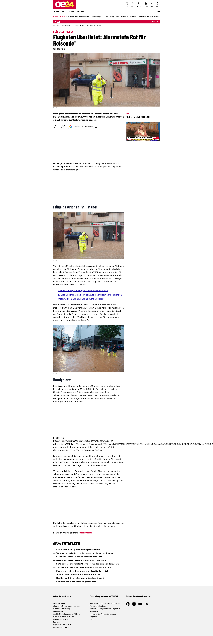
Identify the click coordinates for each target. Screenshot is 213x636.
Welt (57, 21)
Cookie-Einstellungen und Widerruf (66, 614)
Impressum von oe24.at (62, 624)
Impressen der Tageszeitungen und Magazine (103, 615)
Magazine (80, 11)
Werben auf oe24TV (60, 619)
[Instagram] (134, 604)
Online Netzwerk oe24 (62, 596)
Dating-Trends (114, 17)
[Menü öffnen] (158, 11)
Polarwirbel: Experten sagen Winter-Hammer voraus (83, 291)
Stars (71, 11)
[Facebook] (128, 604)
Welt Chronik (66, 26)
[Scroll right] (159, 17)
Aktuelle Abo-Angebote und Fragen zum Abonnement (105, 610)
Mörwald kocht (144, 17)
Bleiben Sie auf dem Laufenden (138, 596)
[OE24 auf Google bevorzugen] (96, 126)
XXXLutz (105, 17)
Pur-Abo (56, 622)
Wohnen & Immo (84, 17)
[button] (130, 137)
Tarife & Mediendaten (98, 606)
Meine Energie (96, 17)
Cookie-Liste (58, 611)
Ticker (56, 11)
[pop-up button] (152, 137)
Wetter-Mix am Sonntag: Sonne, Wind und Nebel (81, 299)
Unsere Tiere (133, 17)
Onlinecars (124, 17)
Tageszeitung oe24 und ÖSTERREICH (104, 596)
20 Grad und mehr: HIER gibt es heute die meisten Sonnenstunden (90, 295)
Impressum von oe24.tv (62, 627)
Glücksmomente (72, 17)
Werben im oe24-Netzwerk (63, 616)
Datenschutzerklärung (61, 608)
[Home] (54, 26)
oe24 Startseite (59, 603)
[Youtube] (140, 604)
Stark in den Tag (155, 17)
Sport (63, 11)
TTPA (92, 619)
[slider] (137, 137)
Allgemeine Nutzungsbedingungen (66, 606)
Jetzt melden (86, 532)
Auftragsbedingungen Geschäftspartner (105, 603)
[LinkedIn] (146, 604)
